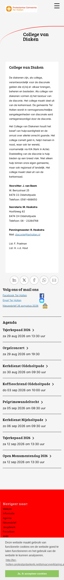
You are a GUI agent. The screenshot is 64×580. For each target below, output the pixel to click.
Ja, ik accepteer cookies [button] (32, 573)
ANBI (6, 536)
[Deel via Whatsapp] (44, 280)
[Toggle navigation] (57, 6)
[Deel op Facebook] (34, 280)
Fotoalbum (9, 531)
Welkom (7, 509)
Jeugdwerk (9, 527)
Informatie (9, 513)
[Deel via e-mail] (54, 280)
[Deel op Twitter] (24, 280)
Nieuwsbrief (9, 522)
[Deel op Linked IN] (14, 280)
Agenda (7, 518)
